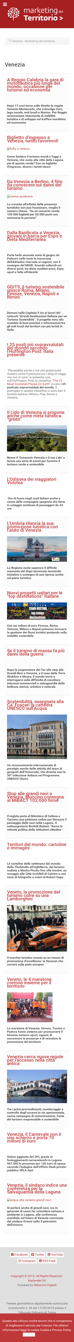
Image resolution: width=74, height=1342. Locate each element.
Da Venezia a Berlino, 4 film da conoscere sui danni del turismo (34, 185)
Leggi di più (43, 1334)
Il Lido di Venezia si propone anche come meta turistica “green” (36, 416)
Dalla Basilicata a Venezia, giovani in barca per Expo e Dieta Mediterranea (34, 236)
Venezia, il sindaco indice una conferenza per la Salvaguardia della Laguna (37, 1189)
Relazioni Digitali (45, 1285)
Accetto (29, 1334)
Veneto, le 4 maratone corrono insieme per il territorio (29, 983)
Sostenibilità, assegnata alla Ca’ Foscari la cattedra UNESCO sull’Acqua (35, 705)
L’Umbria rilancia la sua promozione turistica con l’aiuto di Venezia (32, 527)
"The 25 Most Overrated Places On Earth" (34, 382)
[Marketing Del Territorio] (35, 14)
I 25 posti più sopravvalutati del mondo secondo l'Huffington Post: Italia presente (35, 349)
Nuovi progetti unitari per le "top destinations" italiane (34, 594)
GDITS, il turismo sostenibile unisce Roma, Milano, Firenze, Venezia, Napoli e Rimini (35, 292)
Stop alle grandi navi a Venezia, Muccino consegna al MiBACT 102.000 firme (35, 797)
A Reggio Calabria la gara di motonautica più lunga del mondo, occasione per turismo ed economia (35, 85)
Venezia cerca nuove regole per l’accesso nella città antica (35, 1060)
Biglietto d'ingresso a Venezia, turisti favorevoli (32, 139)
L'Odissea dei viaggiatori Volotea (31, 481)
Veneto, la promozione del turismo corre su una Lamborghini (33, 895)
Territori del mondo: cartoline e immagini (36, 846)
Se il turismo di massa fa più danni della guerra (36, 652)
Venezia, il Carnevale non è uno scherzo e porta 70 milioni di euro (34, 1138)
